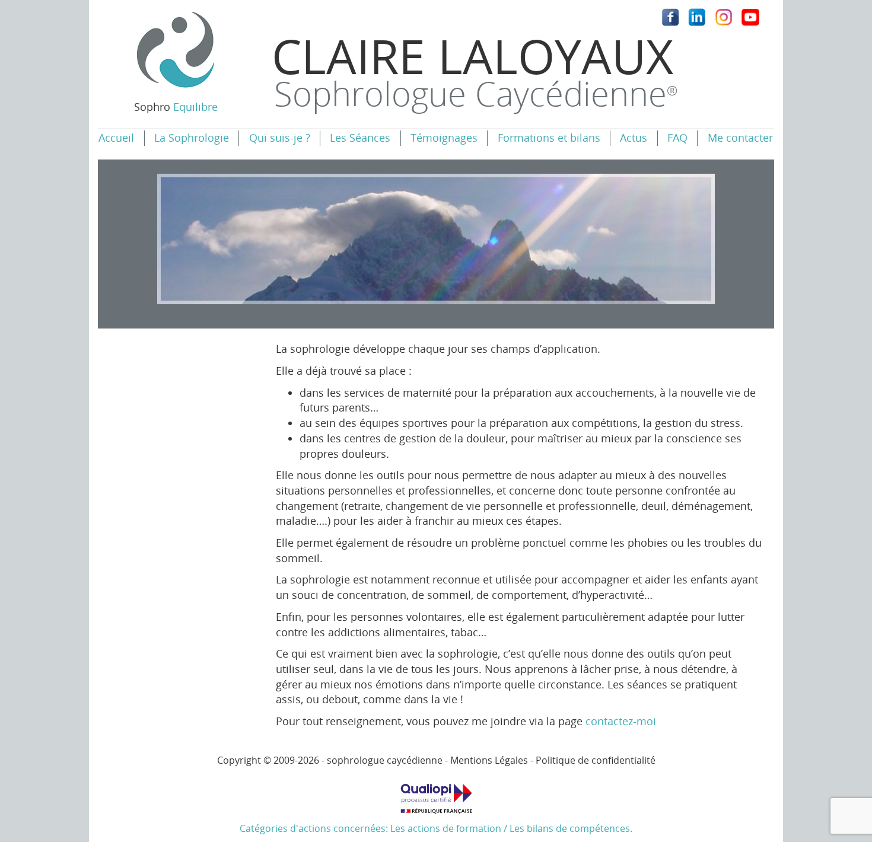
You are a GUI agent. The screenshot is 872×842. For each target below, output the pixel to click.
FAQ (677, 137)
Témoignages (444, 137)
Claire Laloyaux (474, 69)
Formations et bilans (549, 137)
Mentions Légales (489, 760)
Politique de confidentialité (595, 760)
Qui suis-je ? (279, 137)
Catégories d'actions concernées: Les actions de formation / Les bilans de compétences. (436, 828)
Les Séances (360, 137)
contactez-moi (620, 721)
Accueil (116, 137)
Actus (633, 137)
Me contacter (740, 137)
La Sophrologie (191, 137)
